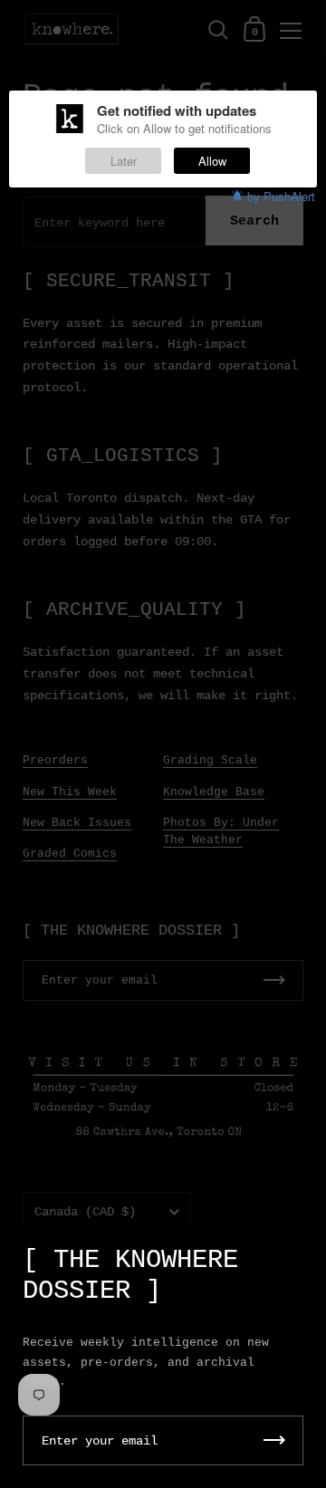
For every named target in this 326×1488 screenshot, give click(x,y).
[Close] (299, 1251)
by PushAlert (281, 196)
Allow (212, 160)
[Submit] (274, 1440)
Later (123, 160)
